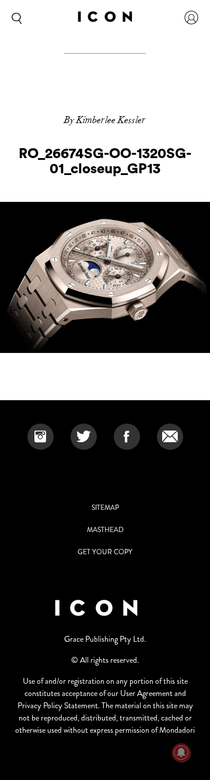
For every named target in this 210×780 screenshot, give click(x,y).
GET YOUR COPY (105, 552)
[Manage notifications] (181, 752)
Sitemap (105, 507)
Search (14, 17)
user (191, 18)
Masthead (105, 529)
